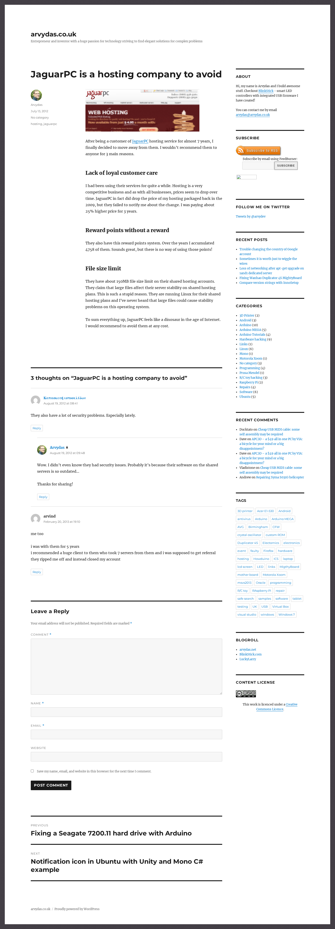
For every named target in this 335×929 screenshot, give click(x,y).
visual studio (246, 614)
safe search (245, 598)
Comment (41, 635)
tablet (297, 598)
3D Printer (247, 315)
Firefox (268, 551)
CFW (276, 527)
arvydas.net (248, 650)
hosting (36, 124)
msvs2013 (244, 582)
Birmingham (258, 527)
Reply (37, 428)
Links (244, 344)
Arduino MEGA (250, 330)
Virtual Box (280, 606)
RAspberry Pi (261, 590)
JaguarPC (140, 141)
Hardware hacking (253, 339)
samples (264, 598)
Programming (250, 368)
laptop (288, 559)
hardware (285, 551)
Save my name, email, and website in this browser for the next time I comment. (94, 771)
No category (40, 117)
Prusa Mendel (249, 373)
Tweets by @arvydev (250, 216)
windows (267, 614)
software (282, 598)
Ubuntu (245, 397)
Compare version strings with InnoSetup (269, 283)
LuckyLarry (248, 659)
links (271, 567)
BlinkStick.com (251, 654)
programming (280, 582)
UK (255, 606)
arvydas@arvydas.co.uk (253, 115)
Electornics (271, 543)
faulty (254, 551)
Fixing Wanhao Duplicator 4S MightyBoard (271, 278)
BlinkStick (265, 91)
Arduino (245, 325)
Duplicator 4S (247, 543)
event (241, 551)
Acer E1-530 (265, 511)
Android (245, 320)
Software (246, 392)
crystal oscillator (249, 535)
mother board (247, 574)
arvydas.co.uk (53, 34)
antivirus (243, 519)
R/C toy (242, 590)
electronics (291, 543)
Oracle (260, 582)
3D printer (245, 511)
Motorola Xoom (251, 358)
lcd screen (245, 567)
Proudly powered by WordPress (77, 909)
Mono (244, 354)
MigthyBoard (289, 567)
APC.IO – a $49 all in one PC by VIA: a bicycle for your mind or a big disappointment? (271, 444)
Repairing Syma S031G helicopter (280, 477)
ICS (276, 559)
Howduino (261, 559)
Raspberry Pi (249, 382)
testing (242, 606)
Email (37, 726)
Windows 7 (286, 614)
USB (264, 606)
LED (260, 567)
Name (37, 703)
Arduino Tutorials (252, 335)
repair (280, 590)
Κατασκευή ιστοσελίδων (65, 398)
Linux (244, 349)
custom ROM (275, 535)
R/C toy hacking (251, 378)
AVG (240, 527)
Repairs (245, 387)
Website (38, 748)
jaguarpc (50, 124)
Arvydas (36, 105)
